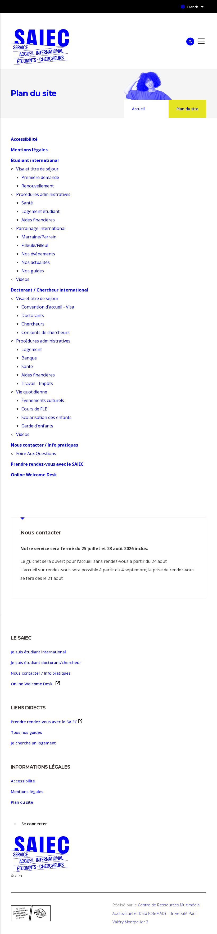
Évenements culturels (42, 400)
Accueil (138, 108)
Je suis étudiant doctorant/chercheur (46, 662)
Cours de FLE (34, 409)
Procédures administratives (43, 194)
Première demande (40, 177)
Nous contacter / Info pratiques (41, 673)
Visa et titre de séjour (37, 169)
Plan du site (22, 802)
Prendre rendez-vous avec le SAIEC (44, 721)
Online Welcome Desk (33, 683)
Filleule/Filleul (34, 245)
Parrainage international (40, 228)
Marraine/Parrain (38, 237)
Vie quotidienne (31, 392)
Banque (29, 358)
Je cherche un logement (33, 743)
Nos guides (32, 271)
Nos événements (38, 254)
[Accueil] (40, 41)
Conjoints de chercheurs (45, 332)
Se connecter (34, 823)
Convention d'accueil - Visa (47, 307)
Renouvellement (37, 186)
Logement (31, 349)
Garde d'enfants (37, 426)
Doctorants (32, 315)
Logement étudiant (40, 211)
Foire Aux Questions (36, 453)
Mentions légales (27, 791)
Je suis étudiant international (38, 651)
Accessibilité (23, 780)
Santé (27, 203)
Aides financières (38, 220)
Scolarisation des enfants (46, 417)
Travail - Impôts (37, 383)
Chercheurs (32, 324)
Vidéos (23, 279)
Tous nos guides (26, 732)
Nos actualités (35, 262)
